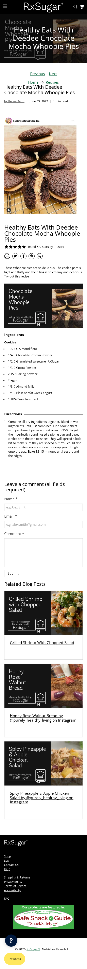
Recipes (52, 82)
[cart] (82, 7)
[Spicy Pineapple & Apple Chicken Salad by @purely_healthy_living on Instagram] (43, 763)
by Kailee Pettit (14, 101)
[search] (75, 7)
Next (53, 74)
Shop (7, 856)
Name (11, 498)
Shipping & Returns (17, 877)
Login (7, 860)
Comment (14, 533)
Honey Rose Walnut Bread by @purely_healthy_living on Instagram (43, 718)
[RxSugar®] (43, 7)
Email (10, 516)
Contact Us (11, 865)
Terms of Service (15, 886)
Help (7, 869)
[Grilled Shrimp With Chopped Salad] (43, 613)
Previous (37, 74)
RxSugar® (33, 949)
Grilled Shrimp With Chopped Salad (42, 642)
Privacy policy (13, 882)
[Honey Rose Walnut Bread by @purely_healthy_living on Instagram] (43, 686)
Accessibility (12, 890)
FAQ (7, 898)
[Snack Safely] (43, 928)
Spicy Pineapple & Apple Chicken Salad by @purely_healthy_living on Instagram (41, 797)
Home (33, 82)
